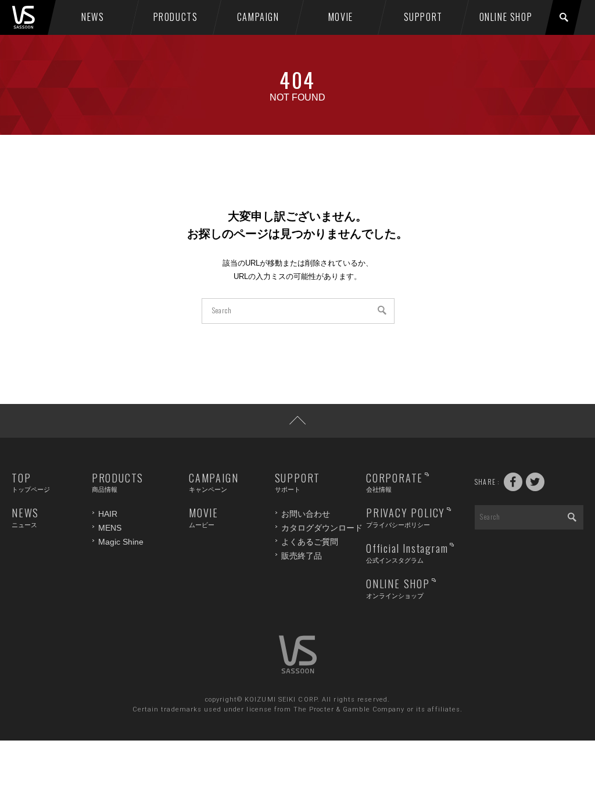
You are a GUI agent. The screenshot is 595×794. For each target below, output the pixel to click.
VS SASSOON (32, 17)
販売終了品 (301, 555)
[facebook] (513, 482)
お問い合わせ (305, 513)
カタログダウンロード (322, 527)
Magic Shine (121, 541)
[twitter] (535, 482)
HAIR (107, 513)
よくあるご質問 (309, 541)
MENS (109, 527)
